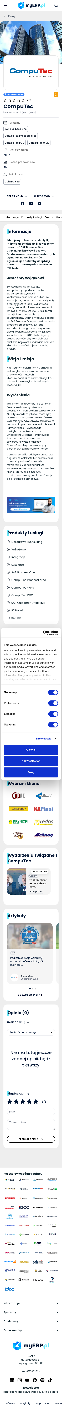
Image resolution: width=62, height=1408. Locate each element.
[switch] (53, 703)
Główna (10, 1403)
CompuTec (36, 891)
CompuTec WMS (39, 143)
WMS (32, 112)
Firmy (11, 16)
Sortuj (13, 1032)
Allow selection (31, 760)
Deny (31, 772)
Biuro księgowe (11, 112)
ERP (24, 112)
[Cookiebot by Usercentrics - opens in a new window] (43, 632)
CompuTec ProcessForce (21, 136)
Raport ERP (42, 1403)
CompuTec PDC (14, 143)
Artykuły (25, 1403)
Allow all (31, 749)
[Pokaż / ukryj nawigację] (5, 5)
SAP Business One (16, 129)
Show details (43, 738)
